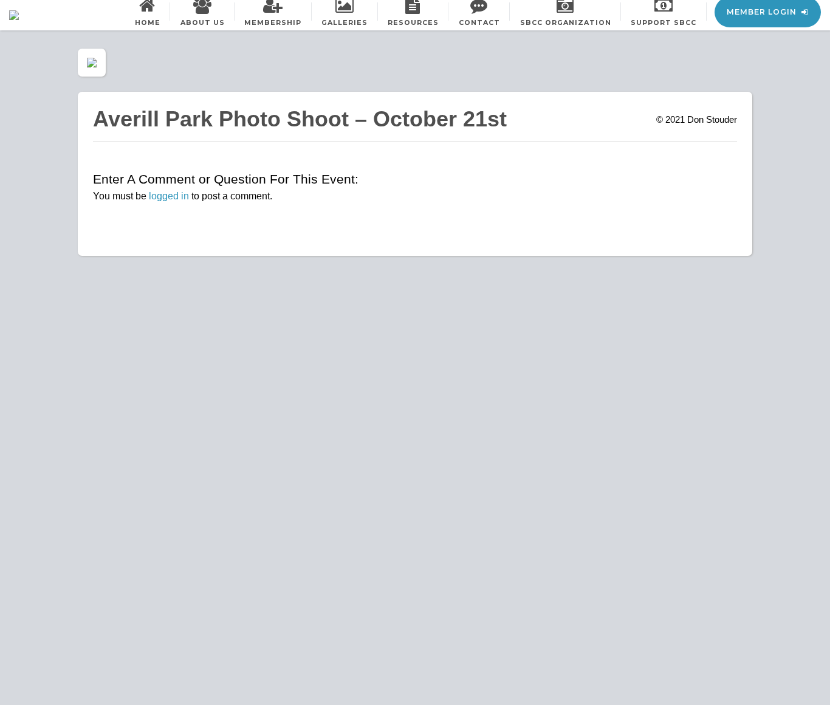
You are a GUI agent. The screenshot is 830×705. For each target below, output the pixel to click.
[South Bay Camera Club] (42, 15)
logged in (169, 196)
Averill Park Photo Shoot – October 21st (300, 118)
